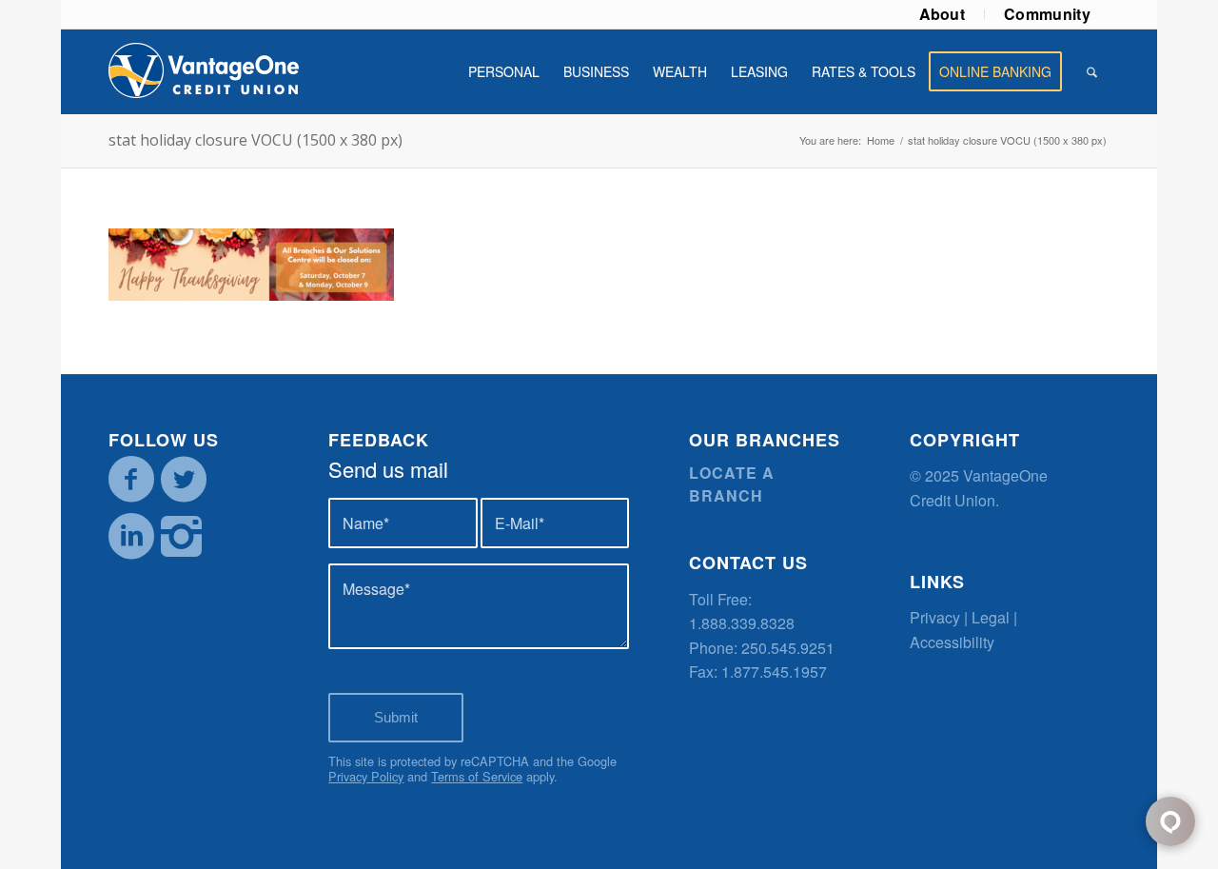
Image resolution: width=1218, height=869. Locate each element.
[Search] (1092, 71)
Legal (991, 617)
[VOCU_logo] (203, 71)
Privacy (935, 617)
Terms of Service (476, 776)
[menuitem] (943, 14)
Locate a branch (732, 484)
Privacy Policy (365, 776)
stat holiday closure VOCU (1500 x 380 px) (255, 139)
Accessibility (952, 642)
